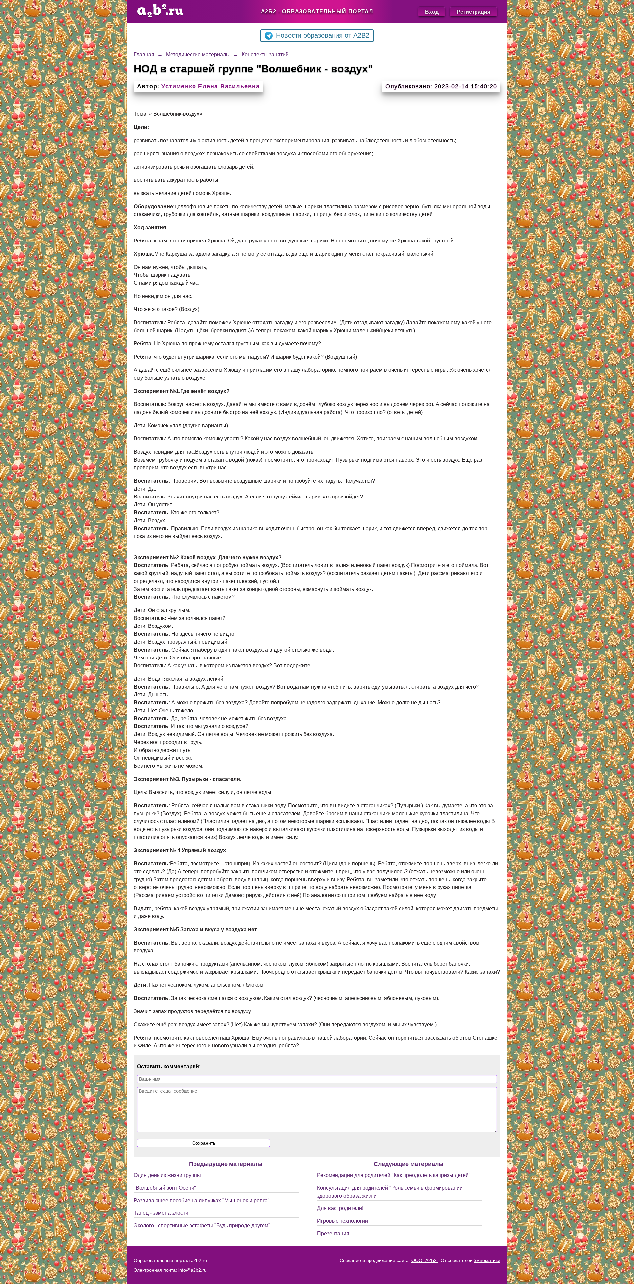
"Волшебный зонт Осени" (165, 1188)
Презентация (333, 1233)
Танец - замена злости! (162, 1213)
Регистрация (473, 11)
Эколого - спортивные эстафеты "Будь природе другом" (202, 1225)
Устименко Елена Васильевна (210, 86)
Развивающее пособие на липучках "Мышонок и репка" (202, 1200)
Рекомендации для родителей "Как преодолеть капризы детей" (394, 1175)
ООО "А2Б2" (424, 1260)
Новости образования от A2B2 (322, 35)
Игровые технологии (342, 1221)
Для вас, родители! (340, 1208)
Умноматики (487, 1260)
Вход (432, 11)
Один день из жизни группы (167, 1175)
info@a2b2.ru (192, 1270)
